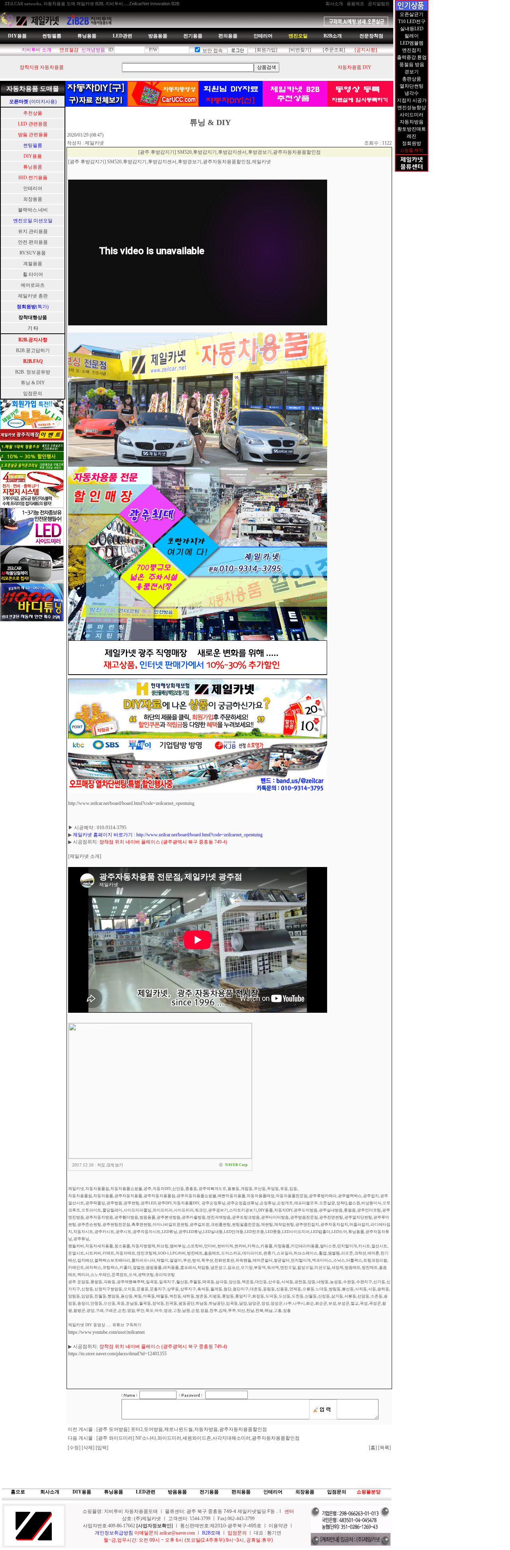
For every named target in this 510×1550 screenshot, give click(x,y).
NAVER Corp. (236, 1165)
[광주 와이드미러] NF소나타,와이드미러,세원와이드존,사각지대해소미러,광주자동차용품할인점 (198, 1438)
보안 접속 (212, 50)
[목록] (384, 1447)
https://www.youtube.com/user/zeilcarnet (106, 1332)
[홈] (373, 1447)
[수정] (75, 1447)
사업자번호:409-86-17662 (109, 1525)
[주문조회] (334, 50)
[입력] (102, 1447)
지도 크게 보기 (110, 1164)
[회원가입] (266, 50)
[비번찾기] (300, 50)
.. (277, 1511)
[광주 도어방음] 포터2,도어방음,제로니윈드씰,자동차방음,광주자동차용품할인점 (181, 1429)
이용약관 (278, 1525)
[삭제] (89, 1447)
